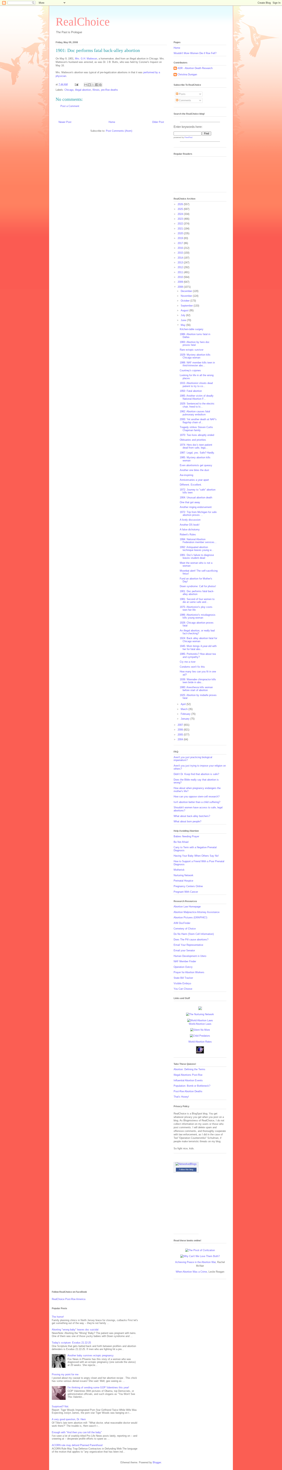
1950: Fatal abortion (191, 390)
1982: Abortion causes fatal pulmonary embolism (195, 413)
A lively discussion (190, 519)
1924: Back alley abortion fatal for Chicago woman (198, 640)
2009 (181, 281)
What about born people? (187, 821)
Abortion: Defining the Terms (189, 1069)
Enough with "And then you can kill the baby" (77, 1432)
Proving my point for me (65, 1374)
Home (112, 122)
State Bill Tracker (183, 977)
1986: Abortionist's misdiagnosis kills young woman (197, 616)
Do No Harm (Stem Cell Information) (194, 934)
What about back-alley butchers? (192, 816)
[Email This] (86, 85)
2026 (181, 204)
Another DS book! (190, 524)
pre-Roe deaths (109, 89)
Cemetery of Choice (185, 928)
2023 (181, 218)
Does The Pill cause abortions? (191, 939)
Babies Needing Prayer (186, 836)
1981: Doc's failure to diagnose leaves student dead (197, 557)
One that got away (190, 502)
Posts (182, 94)
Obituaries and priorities (193, 439)
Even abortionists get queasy (196, 465)
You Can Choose (183, 988)
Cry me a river (187, 661)
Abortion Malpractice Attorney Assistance (196, 912)
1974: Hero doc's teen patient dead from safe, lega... (196, 446)
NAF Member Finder (185, 961)
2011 (181, 272)
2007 (181, 724)
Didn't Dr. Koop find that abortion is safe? (196, 774)
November (187, 295)
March (184, 709)
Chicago (68, 89)
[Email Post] (76, 84)
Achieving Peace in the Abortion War (195, 1262)
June (184, 320)
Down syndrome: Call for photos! (198, 586)
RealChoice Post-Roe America (68, 1299)
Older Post (158, 122)
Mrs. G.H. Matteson (86, 58)
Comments (184, 100)
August (185, 310)
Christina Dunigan (187, 74)
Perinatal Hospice (183, 880)
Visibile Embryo (182, 983)
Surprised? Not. (60, 1406)
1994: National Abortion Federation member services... (198, 541)
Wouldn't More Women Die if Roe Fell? (195, 53)
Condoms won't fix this (192, 666)
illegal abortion (83, 89)
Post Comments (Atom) (119, 130)
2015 (181, 252)
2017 (181, 243)
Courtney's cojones (190, 370)
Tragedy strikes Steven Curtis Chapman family (196, 429)
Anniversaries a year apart (194, 479)
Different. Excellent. (191, 484)
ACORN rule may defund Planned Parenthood (77, 1445)
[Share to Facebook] (97, 85)
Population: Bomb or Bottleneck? (192, 1085)
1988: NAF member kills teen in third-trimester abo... (197, 364)
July (183, 315)
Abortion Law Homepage (187, 906)
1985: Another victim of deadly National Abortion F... (197, 397)
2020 (181, 233)
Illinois (96, 89)
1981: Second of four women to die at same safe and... (197, 601)
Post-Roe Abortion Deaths (188, 1091)
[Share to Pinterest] (100, 85)
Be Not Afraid (181, 842)
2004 (181, 739)
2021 (181, 228)
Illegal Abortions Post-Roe (188, 1074)
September (187, 305)
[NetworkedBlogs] (186, 1164)
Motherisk (179, 869)
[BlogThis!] (89, 85)
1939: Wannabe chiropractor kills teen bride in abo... (198, 681)
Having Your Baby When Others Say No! (196, 855)
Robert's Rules (188, 534)
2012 (181, 267)
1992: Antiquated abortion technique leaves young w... (197, 549)
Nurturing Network (183, 875)
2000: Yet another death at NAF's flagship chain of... (198, 421)
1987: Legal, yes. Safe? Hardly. (197, 452)
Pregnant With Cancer (186, 891)
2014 (181, 257)
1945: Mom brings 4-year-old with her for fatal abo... (198, 648)
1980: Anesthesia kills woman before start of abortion (196, 689)
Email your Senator (184, 950)
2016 (181, 248)
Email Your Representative (188, 944)
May (183, 325)
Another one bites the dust (194, 470)
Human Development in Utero (190, 956)
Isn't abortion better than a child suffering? (197, 802)
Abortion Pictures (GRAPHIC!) (190, 917)
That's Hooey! (181, 1096)
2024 (181, 214)
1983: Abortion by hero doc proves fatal (194, 344)
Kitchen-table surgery (191, 329)
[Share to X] (93, 85)
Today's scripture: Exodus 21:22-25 (71, 1342)
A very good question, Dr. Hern (69, 1419)
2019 (181, 238)
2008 (181, 286)
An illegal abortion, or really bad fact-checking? (197, 632)
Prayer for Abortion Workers (189, 972)
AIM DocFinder (182, 923)
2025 (181, 209)
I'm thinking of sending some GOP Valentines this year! (98, 1387)
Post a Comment (69, 106)
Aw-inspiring (186, 475)
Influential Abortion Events (188, 1080)
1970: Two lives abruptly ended (197, 435)
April (183, 704)
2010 (181, 277)
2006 (181, 729)
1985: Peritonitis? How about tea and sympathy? (198, 655)
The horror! (58, 1316)
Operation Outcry (183, 966)
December (187, 291)
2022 (181, 223)
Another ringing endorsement (196, 507)
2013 (181, 262)
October (185, 300)
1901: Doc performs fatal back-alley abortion (197, 593)
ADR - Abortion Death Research (195, 68)
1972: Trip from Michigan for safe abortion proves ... (198, 514)
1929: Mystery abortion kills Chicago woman (195, 356)
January (185, 718)
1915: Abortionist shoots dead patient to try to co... (196, 385)
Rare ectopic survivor (191, 349)
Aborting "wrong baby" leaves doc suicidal (75, 1329)
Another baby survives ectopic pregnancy (91, 1355)
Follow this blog (186, 1169)
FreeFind (188, 137)
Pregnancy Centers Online (188, 886)
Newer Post (65, 122)
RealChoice (83, 21)
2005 (181, 734)
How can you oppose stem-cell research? (196, 796)
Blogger (157, 1462)
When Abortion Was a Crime (191, 1271)
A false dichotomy (190, 529)
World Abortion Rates (200, 1041)
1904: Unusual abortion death (196, 497)
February (186, 713)
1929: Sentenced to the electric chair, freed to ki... (197, 405)
